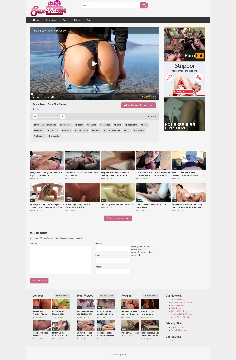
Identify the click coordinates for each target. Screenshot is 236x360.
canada (92, 125)
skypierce (40, 136)
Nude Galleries (177, 300)
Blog (89, 20)
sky (127, 130)
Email (98, 255)
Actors (77, 20)
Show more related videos (118, 218)
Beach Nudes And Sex (180, 317)
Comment (34, 244)
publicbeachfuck (113, 130)
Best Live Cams (177, 305)
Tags (65, 20)
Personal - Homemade (46, 125)
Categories (50, 20)
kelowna (40, 130)
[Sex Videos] (48, 8)
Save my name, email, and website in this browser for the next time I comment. (142, 250)
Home (36, 20)
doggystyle (132, 125)
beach (80, 125)
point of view (82, 130)
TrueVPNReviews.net (180, 330)
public (97, 130)
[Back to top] (227, 352)
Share (153, 116)
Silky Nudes (176, 308)
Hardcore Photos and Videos (183, 302)
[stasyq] (185, 114)
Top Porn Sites (177, 327)
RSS (173, 341)
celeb (118, 125)
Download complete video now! (139, 105)
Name (98, 244)
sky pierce (139, 130)
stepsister (55, 136)
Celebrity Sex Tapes (179, 311)
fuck (145, 125)
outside (67, 130)
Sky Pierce (66, 125)
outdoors (54, 130)
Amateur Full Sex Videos (181, 314)
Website (98, 267)
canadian (106, 125)
